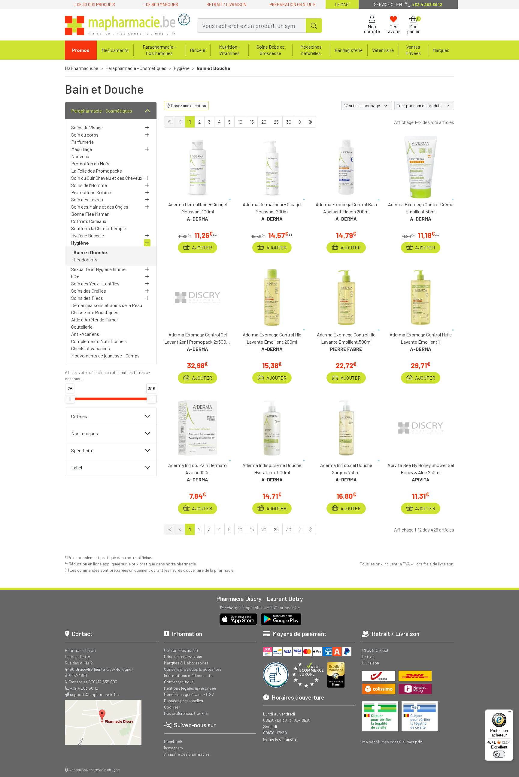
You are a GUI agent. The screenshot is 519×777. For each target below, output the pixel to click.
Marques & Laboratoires (186, 662)
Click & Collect (375, 650)
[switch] (499, 754)
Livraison (370, 662)
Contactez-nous (179, 681)
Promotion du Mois (90, 163)
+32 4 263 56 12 (84, 688)
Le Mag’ (342, 4)
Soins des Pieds (87, 298)
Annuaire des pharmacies (187, 754)
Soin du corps (85, 134)
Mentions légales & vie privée (190, 688)
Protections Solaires (92, 192)
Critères (79, 416)
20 (263, 122)
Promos (81, 50)
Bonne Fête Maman (90, 214)
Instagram (173, 747)
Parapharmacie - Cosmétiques (101, 110)
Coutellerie (82, 327)
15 (252, 122)
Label (76, 467)
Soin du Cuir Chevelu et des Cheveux (106, 178)
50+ (75, 276)
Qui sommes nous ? (181, 650)
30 (288, 122)
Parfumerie (82, 142)
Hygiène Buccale (87, 235)
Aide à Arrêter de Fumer (94, 319)
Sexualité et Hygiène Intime (98, 269)
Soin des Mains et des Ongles (99, 206)
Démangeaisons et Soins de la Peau (106, 305)
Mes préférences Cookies (186, 713)
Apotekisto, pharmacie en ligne (94, 769)
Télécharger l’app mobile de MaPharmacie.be (260, 607)
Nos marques (84, 433)
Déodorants (85, 259)
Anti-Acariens (85, 334)
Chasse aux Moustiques (94, 312)
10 (240, 122)
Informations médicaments (188, 675)
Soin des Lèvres (87, 199)
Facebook (173, 741)
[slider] (70, 399)
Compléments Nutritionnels (99, 341)
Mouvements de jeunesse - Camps (105, 355)
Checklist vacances (90, 348)
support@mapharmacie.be (94, 694)
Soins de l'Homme (89, 185)
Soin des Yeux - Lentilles (95, 283)
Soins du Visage (87, 127)
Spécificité (82, 450)
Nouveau (80, 156)
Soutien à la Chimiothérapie (98, 228)
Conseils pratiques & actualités (192, 669)
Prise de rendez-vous (183, 656)
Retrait (368, 656)
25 (276, 122)
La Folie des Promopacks (96, 170)
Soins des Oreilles (88, 291)
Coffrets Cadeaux (88, 221)
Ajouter (201, 247)
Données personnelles (183, 700)
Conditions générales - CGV (189, 694)
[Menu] (509, 713)
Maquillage (81, 149)
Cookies (171, 706)
